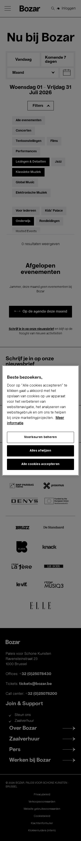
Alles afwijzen (40, 450)
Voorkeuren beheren (40, 437)
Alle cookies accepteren (40, 464)
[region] (40, 420)
